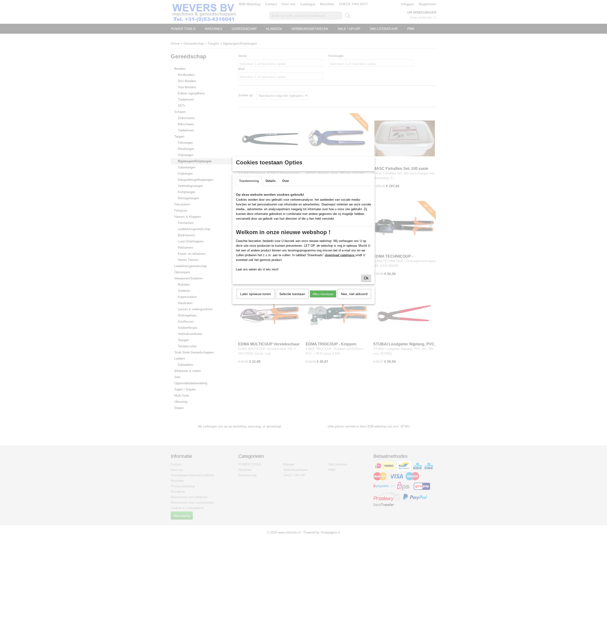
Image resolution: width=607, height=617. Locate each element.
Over (285, 181)
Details (271, 181)
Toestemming (249, 181)
